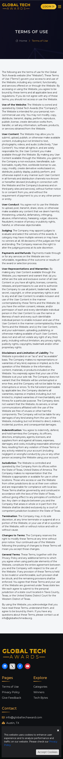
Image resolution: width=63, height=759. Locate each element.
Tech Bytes (40, 697)
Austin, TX (12, 723)
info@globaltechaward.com (23, 717)
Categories (40, 686)
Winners (38, 692)
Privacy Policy (11, 692)
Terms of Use (10, 686)
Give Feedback (11, 697)
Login (47, 6)
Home (23, 40)
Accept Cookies (47, 752)
